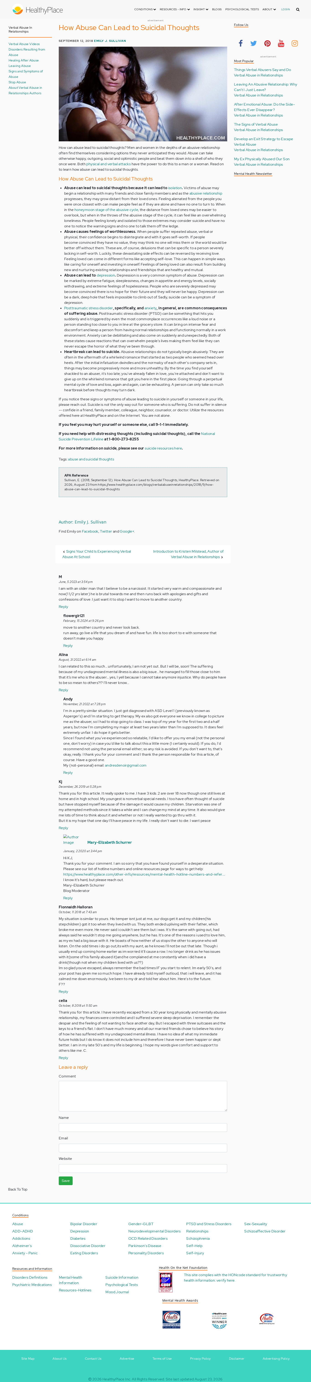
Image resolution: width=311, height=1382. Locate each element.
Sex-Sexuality (255, 1224)
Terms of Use (162, 1359)
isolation (175, 187)
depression (106, 275)
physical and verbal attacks (108, 164)
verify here (226, 1280)
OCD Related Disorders (148, 1238)
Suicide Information (121, 1277)
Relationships (197, 1231)
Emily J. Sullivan (110, 41)
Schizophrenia (198, 1238)
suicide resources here (163, 448)
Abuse (17, 1224)
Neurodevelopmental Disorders (154, 1231)
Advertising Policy (276, 1359)
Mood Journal (117, 1292)
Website (65, 1158)
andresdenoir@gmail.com (126, 765)
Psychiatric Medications (32, 1284)
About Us (59, 1359)
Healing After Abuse (24, 60)
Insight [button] (200, 9)
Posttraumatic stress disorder (88, 308)
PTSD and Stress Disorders (208, 1224)
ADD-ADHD (22, 1231)
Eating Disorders (84, 1253)
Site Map (27, 1359)
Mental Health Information (70, 1280)
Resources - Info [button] (173, 9)
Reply (63, 606)
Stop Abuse (17, 82)
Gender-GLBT (140, 1224)
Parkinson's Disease (144, 1245)
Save (66, 1180)
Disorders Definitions (29, 1277)
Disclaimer (237, 1359)
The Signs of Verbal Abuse (256, 124)
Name (64, 1117)
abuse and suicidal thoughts (91, 459)
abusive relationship (205, 193)
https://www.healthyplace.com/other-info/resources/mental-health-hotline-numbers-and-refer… (143, 874)
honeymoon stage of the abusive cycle (106, 209)
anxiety (151, 308)
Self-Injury (195, 1253)
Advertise (127, 1359)
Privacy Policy (200, 1359)
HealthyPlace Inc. (116, 1379)
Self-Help (194, 1245)
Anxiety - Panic (25, 1253)
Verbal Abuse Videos (24, 44)
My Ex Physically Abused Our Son (262, 159)
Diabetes (77, 1238)
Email (63, 1138)
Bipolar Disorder (83, 1224)
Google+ (127, 531)
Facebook (90, 531)
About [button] (268, 9)
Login (285, 9)
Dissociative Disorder (87, 1245)
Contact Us (93, 1359)
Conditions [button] (143, 9)
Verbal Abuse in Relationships (258, 75)
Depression (79, 1231)
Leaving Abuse (20, 66)
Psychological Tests (242, 9)
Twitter (106, 531)
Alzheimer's (22, 1245)
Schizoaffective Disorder (265, 1231)
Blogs (217, 9)
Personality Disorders (146, 1253)
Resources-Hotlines (75, 1290)
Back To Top (17, 1189)
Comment (67, 1076)
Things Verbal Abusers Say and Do (262, 69)
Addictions (21, 1238)
